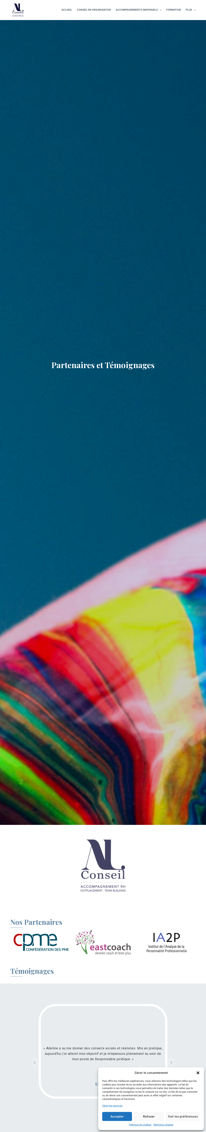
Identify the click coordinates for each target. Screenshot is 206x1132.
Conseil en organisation (94, 9)
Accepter (117, 1116)
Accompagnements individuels (137, 9)
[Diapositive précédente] (35, 1062)
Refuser (149, 1116)
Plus (189, 9)
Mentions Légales (163, 1124)
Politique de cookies (140, 1124)
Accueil (66, 9)
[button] (198, 1073)
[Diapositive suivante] (171, 1062)
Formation (173, 9)
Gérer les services (112, 1105)
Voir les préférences (183, 1116)
